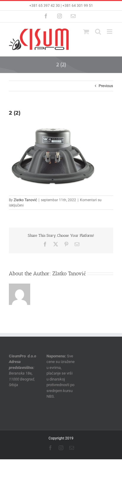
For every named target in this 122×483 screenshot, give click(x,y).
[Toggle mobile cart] (86, 31)
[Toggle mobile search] (98, 31)
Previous (106, 86)
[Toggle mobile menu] (110, 31)
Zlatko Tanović (25, 200)
